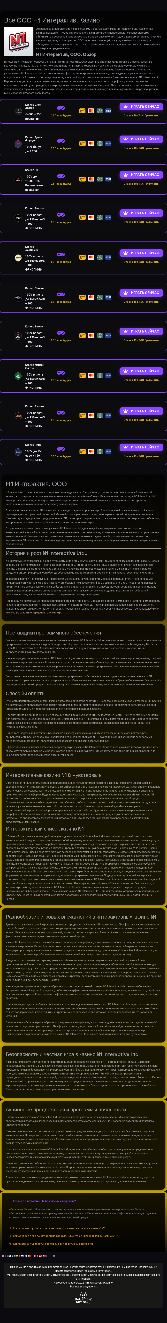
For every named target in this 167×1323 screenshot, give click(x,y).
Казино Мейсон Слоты (34, 366)
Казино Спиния (34, 288)
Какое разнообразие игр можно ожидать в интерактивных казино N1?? (59, 1228)
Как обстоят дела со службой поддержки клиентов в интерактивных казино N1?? (66, 1236)
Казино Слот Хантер (33, 106)
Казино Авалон (34, 406)
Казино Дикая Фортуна (33, 139)
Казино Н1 (31, 170)
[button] (83, 1201)
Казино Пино (33, 444)
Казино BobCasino (31, 248)
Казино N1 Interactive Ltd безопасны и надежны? (44, 1201)
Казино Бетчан (34, 326)
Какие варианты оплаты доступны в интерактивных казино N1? (54, 1243)
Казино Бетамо (34, 208)
